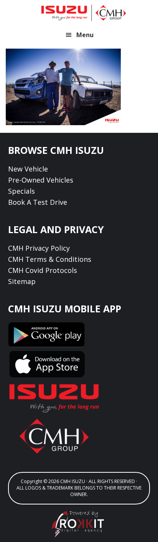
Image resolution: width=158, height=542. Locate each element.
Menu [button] (85, 35)
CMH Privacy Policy (39, 248)
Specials (21, 191)
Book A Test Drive (37, 202)
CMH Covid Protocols (42, 270)
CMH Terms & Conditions (49, 259)
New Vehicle (28, 168)
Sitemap (22, 281)
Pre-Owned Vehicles (40, 179)
